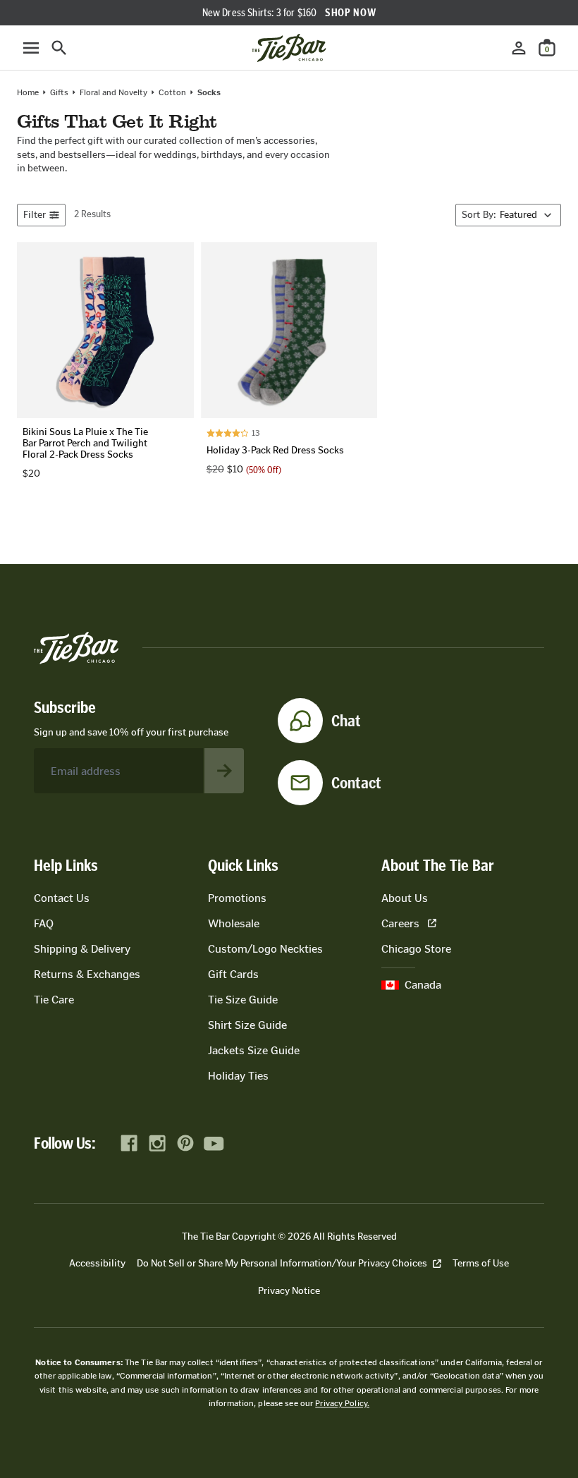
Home (28, 92)
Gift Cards (233, 974)
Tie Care (54, 999)
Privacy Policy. (342, 1403)
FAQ (44, 923)
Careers (400, 923)
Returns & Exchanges (87, 974)
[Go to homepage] (289, 48)
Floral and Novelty (113, 92)
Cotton (172, 92)
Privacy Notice (289, 1291)
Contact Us (62, 898)
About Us (404, 898)
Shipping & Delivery (82, 948)
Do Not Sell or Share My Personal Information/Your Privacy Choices (282, 1263)
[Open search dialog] (59, 48)
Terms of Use (481, 1263)
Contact (356, 782)
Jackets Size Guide (254, 1050)
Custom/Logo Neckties (265, 948)
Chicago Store (416, 948)
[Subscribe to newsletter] (224, 770)
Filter (34, 215)
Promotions (237, 898)
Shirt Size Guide (247, 1025)
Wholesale (233, 923)
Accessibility (97, 1263)
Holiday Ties (238, 1075)
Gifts (59, 92)
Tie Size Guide (243, 999)
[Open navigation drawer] (31, 48)
